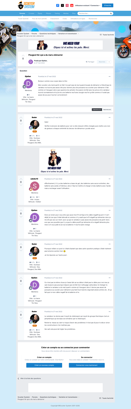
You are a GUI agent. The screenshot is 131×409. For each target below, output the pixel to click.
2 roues (31, 13)
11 (39, 197)
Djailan (44, 61)
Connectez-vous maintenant (86, 365)
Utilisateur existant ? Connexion (87, 5)
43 (38, 136)
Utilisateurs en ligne (78, 19)
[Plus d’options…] (110, 76)
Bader (34, 117)
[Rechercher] (111, 13)
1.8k (33, 197)
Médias (66, 13)
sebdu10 (34, 179)
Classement (54, 19)
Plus (73, 13)
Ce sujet (103, 13)
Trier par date (107, 109)
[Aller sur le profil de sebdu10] (34, 186)
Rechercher (93, 19)
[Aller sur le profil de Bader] (34, 124)
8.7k (32, 136)
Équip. (40, 13)
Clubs (65, 19)
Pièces (48, 13)
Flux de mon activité (39, 19)
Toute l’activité (23, 19)
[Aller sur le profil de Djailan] (30, 62)
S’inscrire (107, 5)
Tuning (57, 13)
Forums (22, 13)
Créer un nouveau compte (44, 365)
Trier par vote (97, 109)
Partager (90, 62)
